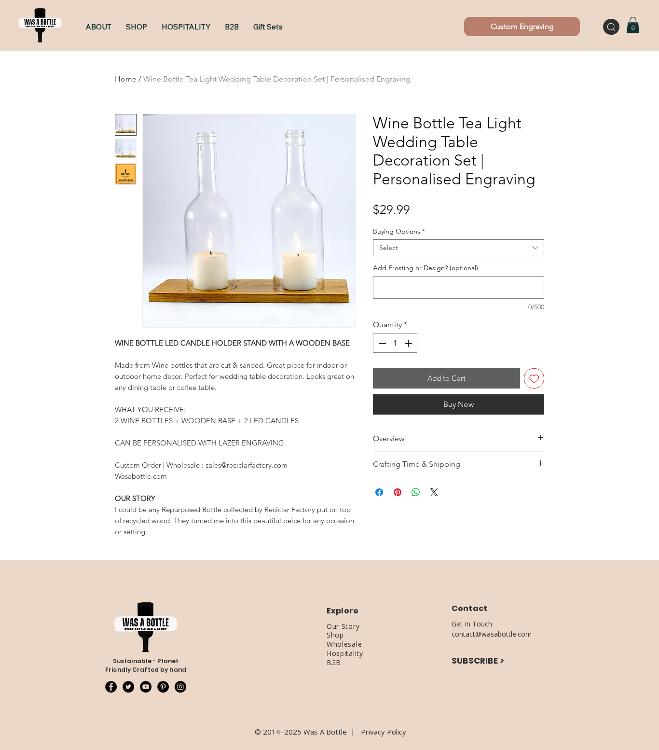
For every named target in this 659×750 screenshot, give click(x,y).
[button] (136, 26)
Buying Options (399, 231)
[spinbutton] (395, 343)
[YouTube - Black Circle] (145, 687)
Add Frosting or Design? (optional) (425, 268)
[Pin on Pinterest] (397, 492)
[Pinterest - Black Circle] (163, 687)
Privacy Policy (383, 731)
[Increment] (409, 343)
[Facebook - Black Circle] (111, 687)
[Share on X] (434, 492)
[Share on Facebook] (379, 492)
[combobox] (458, 247)
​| (356, 731)
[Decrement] (381, 343)
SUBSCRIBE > (478, 661)
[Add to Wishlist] (534, 378)
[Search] (611, 27)
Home (126, 78)
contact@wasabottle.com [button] (492, 634)
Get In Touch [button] (472, 623)
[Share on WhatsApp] (416, 492)
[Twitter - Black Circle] (128, 687)
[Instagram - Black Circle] (180, 687)
